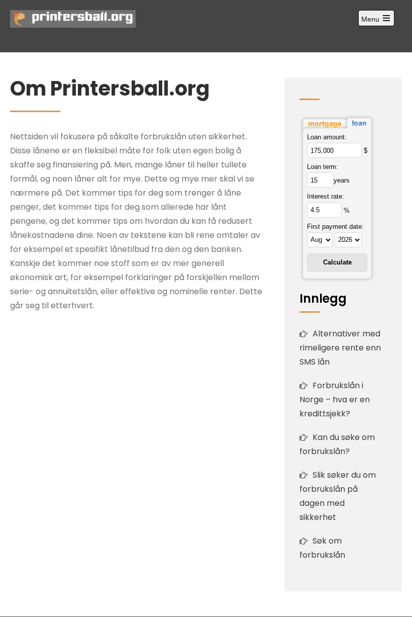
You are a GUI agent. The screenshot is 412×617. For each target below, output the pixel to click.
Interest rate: (325, 196)
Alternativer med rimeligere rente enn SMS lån (340, 348)
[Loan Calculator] (337, 122)
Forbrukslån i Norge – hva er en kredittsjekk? (334, 399)
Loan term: (322, 166)
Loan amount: (327, 137)
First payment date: (335, 226)
